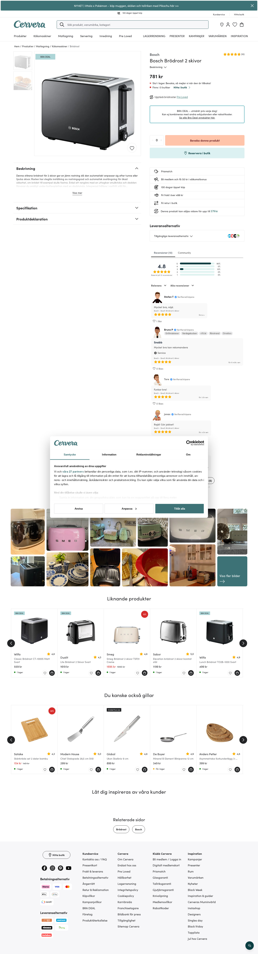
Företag (87, 914)
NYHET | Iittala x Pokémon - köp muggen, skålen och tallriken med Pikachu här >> (126, 6)
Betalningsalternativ (95, 877)
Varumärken (218, 36)
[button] (62, 25)
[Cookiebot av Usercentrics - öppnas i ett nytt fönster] (188, 443)
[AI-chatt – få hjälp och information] (249, 945)
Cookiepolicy (126, 896)
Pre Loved (125, 36)
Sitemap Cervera (128, 926)
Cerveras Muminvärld (202, 902)
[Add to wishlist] (132, 147)
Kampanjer (196, 36)
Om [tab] (188, 454)
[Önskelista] (235, 24)
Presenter (194, 865)
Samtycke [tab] (70, 454)
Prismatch (159, 871)
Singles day (195, 920)
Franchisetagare (128, 908)
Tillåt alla (179, 508)
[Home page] (29, 27)
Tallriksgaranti (162, 883)
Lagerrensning (154, 36)
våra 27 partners (73, 471)
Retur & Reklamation (95, 890)
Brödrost (121, 829)
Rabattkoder (161, 908)
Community (184, 252)
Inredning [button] (106, 36)
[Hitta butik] (222, 24)
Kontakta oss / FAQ (94, 859)
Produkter (20, 36)
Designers (194, 914)
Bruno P (168, 329)
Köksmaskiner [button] (42, 36)
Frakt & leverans (92, 871)
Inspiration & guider (200, 896)
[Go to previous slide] (11, 643)
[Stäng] (252, 6)
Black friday (195, 926)
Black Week (195, 890)
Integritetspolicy (128, 890)
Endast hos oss (127, 865)
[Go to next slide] (243, 643)
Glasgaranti (160, 877)
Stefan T (169, 296)
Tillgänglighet (126, 920)
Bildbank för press (129, 914)
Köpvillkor (88, 896)
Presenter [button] (177, 36)
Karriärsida (125, 902)
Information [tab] (109, 454)
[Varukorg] (241, 24)
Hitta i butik (180, 87)
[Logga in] (228, 24)
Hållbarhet (124, 877)
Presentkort (89, 865)
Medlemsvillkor (162, 902)
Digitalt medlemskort (166, 865)
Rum (191, 871)
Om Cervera (125, 859)
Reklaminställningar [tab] (148, 454)
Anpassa (127, 508)
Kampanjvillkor (92, 902)
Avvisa (79, 508)
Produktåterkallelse (94, 920)
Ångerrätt (88, 883)
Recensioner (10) (163, 252)
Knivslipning (160, 896)
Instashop (194, 908)
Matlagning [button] (65, 36)
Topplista (194, 932)
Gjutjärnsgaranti (163, 890)
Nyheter (193, 883)
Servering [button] (86, 36)
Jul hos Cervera (197, 938)
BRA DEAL (88, 908)
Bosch (138, 829)
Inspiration (239, 36)
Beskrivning (156, 67)
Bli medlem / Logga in (167, 859)
